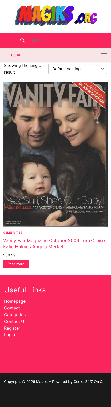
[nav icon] (104, 55)
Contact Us (15, 321)
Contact (12, 307)
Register (12, 328)
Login (9, 334)
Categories (15, 314)
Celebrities (12, 232)
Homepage (15, 301)
